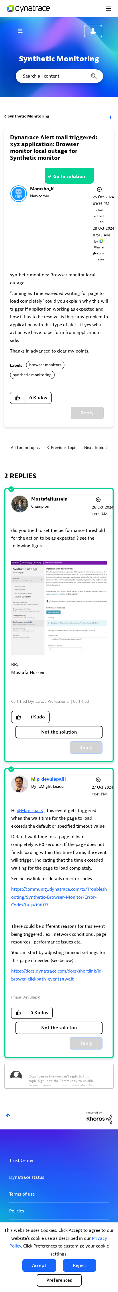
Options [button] (110, 116)
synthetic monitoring (32, 374)
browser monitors (45, 365)
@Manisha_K (30, 810)
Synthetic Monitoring (28, 116)
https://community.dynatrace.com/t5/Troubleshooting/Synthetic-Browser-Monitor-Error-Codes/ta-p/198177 (59, 897)
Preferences (59, 1280)
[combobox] (59, 76)
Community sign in (93, 31)
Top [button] (8, 1115)
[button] (39, 1265)
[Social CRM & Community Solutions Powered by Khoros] (99, 1117)
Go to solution (69, 176)
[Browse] (23, 31)
